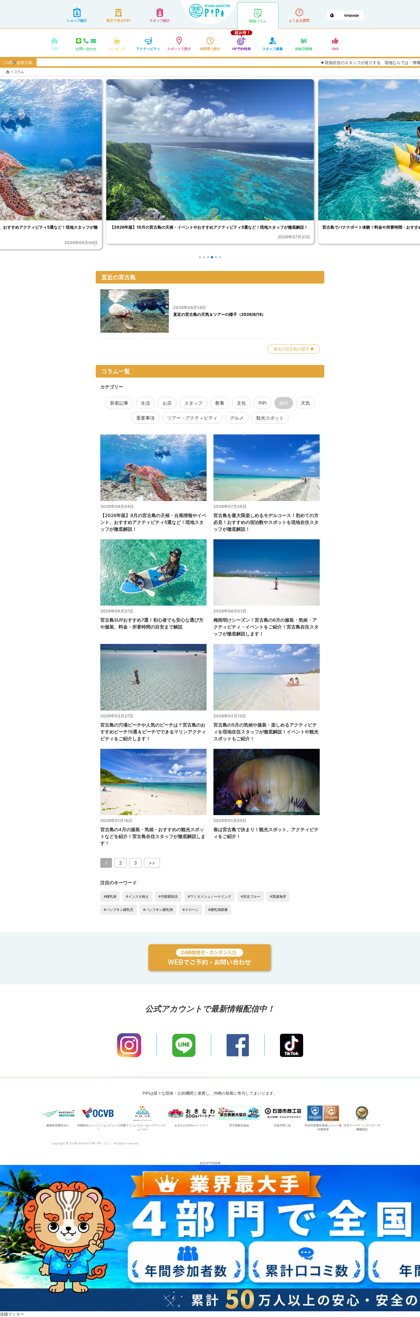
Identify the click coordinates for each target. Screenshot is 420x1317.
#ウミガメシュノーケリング (209, 896)
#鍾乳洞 (110, 896)
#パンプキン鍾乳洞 (158, 909)
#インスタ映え (137, 896)
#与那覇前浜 (168, 896)
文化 (241, 403)
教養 (219, 403)
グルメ (237, 418)
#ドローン (191, 909)
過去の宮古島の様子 (292, 348)
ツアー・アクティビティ (192, 418)
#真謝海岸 (278, 896)
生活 (145, 403)
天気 (305, 403)
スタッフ (193, 403)
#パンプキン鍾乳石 (118, 909)
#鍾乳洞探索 (218, 909)
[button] (200, 257)
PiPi (263, 403)
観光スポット (270, 418)
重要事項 (145, 418)
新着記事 (119, 403)
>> (152, 863)
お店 (167, 403)
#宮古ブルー (250, 896)
